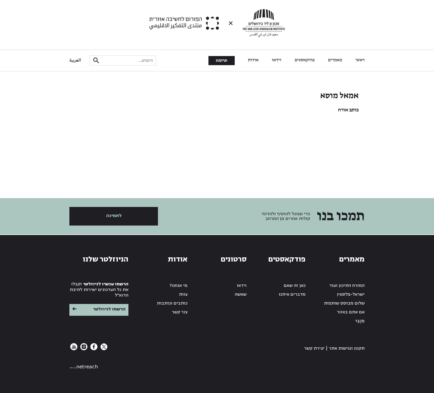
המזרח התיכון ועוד (347, 285)
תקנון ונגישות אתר (347, 348)
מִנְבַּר (360, 321)
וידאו (276, 60)
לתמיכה (114, 216)
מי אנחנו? (178, 285)
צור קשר (179, 312)
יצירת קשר (314, 348)
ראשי (360, 60)
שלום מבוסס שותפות (344, 303)
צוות (183, 294)
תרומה (221, 61)
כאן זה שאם (295, 285)
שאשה (241, 294)
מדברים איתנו (292, 294)
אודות (253, 60)
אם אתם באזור (351, 312)
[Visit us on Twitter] (103, 349)
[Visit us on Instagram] (83, 349)
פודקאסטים (305, 60)
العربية (75, 60)
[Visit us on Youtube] (73, 349)
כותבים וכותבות (172, 303)
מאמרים (335, 60)
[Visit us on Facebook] (93, 349)
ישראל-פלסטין (351, 294)
